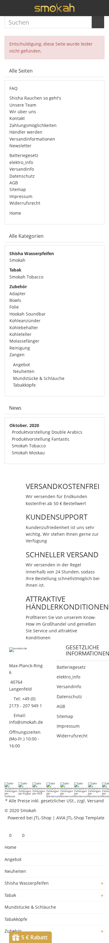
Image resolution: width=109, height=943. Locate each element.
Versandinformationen (32, 139)
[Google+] (23, 770)
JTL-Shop (42, 818)
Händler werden (25, 132)
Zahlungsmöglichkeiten (33, 125)
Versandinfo (21, 169)
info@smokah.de (26, 722)
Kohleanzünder (25, 320)
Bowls (15, 300)
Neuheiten (23, 371)
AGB (13, 183)
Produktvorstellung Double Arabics (47, 432)
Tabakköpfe (24, 385)
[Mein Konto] (89, 10)
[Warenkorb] (100, 10)
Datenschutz (22, 176)
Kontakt (17, 118)
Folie (14, 307)
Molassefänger (24, 341)
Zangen (17, 354)
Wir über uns (22, 111)
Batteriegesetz (23, 155)
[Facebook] (8, 770)
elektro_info (21, 162)
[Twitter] (15, 770)
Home (15, 213)
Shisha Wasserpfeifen (27, 883)
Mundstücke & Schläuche (38, 378)
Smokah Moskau (28, 453)
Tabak (10, 895)
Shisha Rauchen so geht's (35, 98)
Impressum (20, 196)
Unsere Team (22, 105)
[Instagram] (39, 770)
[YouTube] (31, 770)
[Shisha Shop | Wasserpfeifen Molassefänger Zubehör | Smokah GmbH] (54, 8)
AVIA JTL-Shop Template (80, 818)
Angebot (21, 364)
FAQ (13, 88)
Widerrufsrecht (24, 203)
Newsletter (20, 146)
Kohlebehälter (23, 327)
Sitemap (17, 189)
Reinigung (19, 348)
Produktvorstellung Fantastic (41, 439)
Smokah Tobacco (26, 277)
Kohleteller (20, 334)
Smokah (17, 260)
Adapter (17, 293)
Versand (95, 801)
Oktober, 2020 (24, 425)
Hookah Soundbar (27, 314)
